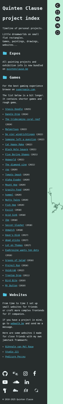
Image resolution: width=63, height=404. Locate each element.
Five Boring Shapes (17, 154)
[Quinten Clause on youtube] (5, 383)
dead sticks (12, 240)
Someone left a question (20, 139)
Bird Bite (11, 280)
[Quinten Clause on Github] (5, 375)
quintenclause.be (17, 69)
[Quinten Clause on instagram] (25, 375)
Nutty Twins (12, 199)
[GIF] (57, 32)
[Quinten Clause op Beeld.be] (15, 375)
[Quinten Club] (36, 391)
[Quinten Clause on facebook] (34, 375)
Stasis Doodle (14, 109)
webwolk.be (17, 323)
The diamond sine (16, 164)
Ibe (7, 220)
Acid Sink (11, 215)
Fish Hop (10, 205)
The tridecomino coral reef (22, 119)
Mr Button (11, 285)
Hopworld (10, 159)
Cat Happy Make (14, 144)
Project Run (12, 265)
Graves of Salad (15, 260)
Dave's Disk (12, 235)
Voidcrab (10, 270)
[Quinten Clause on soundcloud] (16, 383)
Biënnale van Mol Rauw (19, 346)
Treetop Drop (13, 275)
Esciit (9, 209)
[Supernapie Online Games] (5, 391)
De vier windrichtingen (20, 134)
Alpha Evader (13, 179)
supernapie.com (25, 89)
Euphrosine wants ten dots (22, 250)
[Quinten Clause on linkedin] (27, 383)
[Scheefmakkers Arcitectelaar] (25, 391)
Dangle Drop (12, 114)
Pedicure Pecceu (15, 356)
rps (7, 169)
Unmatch (10, 230)
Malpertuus (12, 129)
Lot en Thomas (14, 245)
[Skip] (57, 19)
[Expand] (57, 5)
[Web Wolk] (15, 391)
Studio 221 (12, 351)
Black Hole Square (16, 149)
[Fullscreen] (57, 12)
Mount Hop (11, 184)
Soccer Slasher (14, 225)
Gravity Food (13, 189)
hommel (9, 194)
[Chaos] (57, 25)
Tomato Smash (13, 174)
